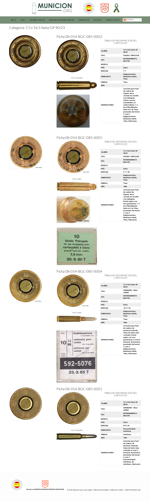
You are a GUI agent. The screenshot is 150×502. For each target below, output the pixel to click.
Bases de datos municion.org (61, 20)
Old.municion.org (37, 20)
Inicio (13, 20)
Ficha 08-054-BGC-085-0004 (79, 271)
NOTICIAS (97, 20)
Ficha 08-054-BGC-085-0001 (79, 389)
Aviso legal (87, 490)
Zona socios (84, 20)
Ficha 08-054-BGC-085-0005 (79, 137)
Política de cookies (116, 490)
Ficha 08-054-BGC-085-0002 (79, 36)
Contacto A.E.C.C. (113, 20)
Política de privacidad (100, 490)
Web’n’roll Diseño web (133, 490)
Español (130, 19)
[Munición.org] (75, 8)
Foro (23, 20)
